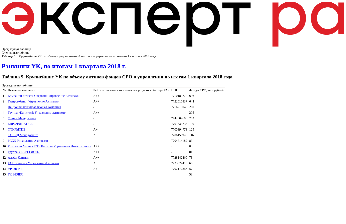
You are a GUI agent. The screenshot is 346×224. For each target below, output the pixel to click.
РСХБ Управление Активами (28, 140)
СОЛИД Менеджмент (23, 135)
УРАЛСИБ (15, 168)
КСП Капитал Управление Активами (33, 163)
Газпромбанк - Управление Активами (33, 101)
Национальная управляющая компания (34, 107)
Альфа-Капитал (18, 157)
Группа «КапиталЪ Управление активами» (37, 112)
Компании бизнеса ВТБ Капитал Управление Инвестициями (49, 146)
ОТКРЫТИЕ (16, 129)
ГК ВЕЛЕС (15, 174)
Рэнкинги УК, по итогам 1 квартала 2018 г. (64, 66)
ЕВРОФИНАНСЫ (20, 124)
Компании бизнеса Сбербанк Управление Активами (43, 95)
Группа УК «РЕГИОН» (24, 152)
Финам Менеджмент (22, 118)
